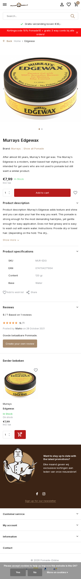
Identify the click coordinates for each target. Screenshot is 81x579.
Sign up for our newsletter (40, 500)
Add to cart (42, 192)
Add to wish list (15, 292)
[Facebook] (37, 494)
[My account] (62, 5)
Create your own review (20, 343)
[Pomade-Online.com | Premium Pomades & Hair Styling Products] (20, 4)
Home (17, 41)
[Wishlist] (69, 4)
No (35, 572)
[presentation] (4, 88)
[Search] (72, 16)
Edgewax (8, 408)
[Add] (20, 434)
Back (9, 41)
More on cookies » (57, 572)
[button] (39, 129)
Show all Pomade (34, 148)
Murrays (16, 148)
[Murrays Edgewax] (20, 384)
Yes (18, 572)
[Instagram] (43, 494)
